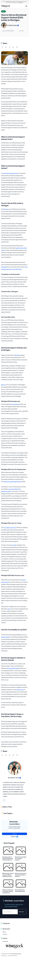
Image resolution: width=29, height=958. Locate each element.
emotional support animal (10, 173)
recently (14, 545)
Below (3, 385)
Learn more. (21, 2)
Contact (5, 934)
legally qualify (5, 637)
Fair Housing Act (15, 404)
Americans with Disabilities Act (12, 481)
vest (8, 609)
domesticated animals (13, 668)
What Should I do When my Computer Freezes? (20, 858)
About (4, 932)
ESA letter (6, 209)
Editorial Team (13, 25)
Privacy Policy (4, 955)
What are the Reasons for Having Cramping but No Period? (7, 891)
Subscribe (14, 833)
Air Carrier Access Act (10, 527)
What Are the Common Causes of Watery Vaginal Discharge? (8, 875)
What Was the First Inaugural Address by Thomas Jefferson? (7, 858)
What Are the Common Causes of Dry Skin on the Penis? (20, 875)
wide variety (20, 689)
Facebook (5, 941)
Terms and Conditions (12, 955)
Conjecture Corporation (16, 953)
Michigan (4, 267)
